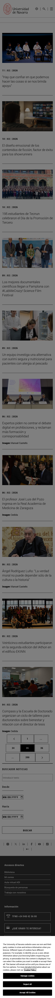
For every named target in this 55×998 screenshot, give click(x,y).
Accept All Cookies (27, 992)
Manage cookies (28, 975)
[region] (27, 967)
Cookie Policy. (30, 970)
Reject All (27, 984)
